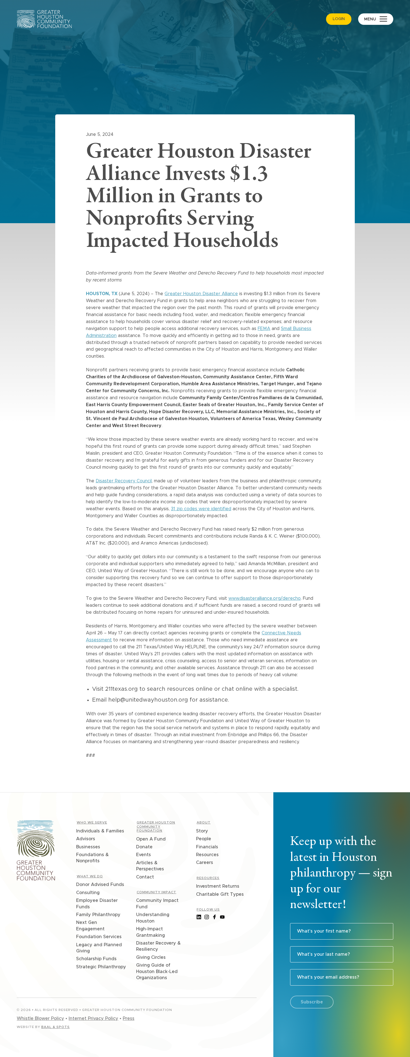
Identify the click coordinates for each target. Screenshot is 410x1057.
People (204, 839)
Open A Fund (151, 839)
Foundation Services (99, 937)
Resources (208, 855)
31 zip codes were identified (201, 509)
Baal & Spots (55, 1027)
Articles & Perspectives (150, 866)
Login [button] (339, 19)
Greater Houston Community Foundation (156, 826)
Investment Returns (218, 886)
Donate (145, 847)
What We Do (90, 876)
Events (144, 855)
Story (202, 831)
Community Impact (156, 892)
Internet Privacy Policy (93, 1018)
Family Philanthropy (98, 914)
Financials (207, 847)
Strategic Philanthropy (101, 967)
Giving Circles (151, 957)
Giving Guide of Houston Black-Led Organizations (157, 971)
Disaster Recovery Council (124, 481)
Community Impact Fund (158, 903)
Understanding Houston (153, 917)
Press (128, 1018)
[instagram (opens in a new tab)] (206, 917)
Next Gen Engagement (91, 925)
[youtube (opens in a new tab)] (222, 917)
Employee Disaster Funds (97, 903)
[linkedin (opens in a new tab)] (199, 917)
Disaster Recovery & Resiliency (159, 946)
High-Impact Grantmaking (151, 932)
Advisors (86, 839)
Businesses (88, 847)
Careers (205, 862)
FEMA (264, 328)
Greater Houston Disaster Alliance (201, 294)
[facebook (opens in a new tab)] (214, 917)
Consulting (88, 892)
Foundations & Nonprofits (93, 858)
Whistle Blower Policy (40, 1018)
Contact (145, 877)
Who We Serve (92, 822)
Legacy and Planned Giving (99, 948)
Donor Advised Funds (100, 884)
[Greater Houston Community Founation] (36, 851)
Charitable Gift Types (220, 894)
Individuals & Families (100, 831)
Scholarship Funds (97, 959)
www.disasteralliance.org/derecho (264, 598)
